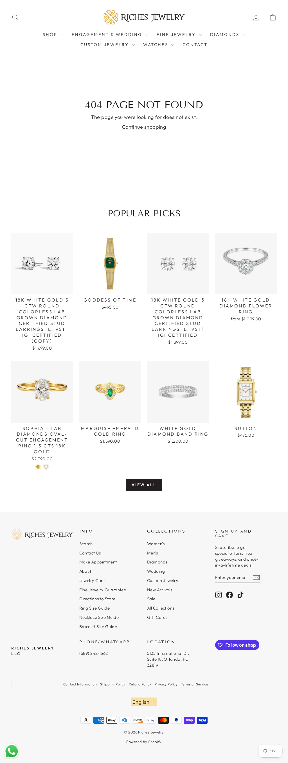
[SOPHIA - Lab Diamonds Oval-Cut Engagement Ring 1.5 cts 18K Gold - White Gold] (46, 466)
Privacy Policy (166, 684)
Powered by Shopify (143, 741)
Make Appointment (98, 562)
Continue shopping (144, 127)
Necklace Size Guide (99, 617)
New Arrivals (159, 589)
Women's (156, 543)
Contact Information (80, 684)
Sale (151, 598)
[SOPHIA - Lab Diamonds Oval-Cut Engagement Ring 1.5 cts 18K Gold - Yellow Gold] (38, 466)
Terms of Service (194, 684)
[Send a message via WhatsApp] (12, 751)
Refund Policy (140, 684)
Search (86, 543)
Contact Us (90, 553)
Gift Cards (157, 617)
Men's (152, 553)
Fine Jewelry (177, 34)
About (85, 571)
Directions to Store (97, 598)
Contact (195, 44)
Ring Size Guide (94, 608)
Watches (156, 44)
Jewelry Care (92, 580)
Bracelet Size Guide (98, 626)
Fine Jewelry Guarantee (102, 589)
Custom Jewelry (105, 44)
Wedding (156, 571)
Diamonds (225, 34)
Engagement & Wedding (108, 34)
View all (144, 484)
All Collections (160, 608)
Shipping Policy (112, 684)
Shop (51, 34)
